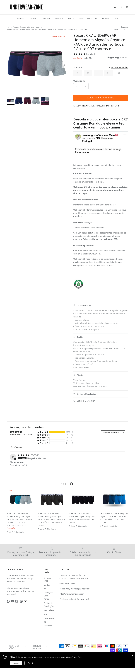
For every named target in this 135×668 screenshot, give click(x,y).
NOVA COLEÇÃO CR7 (88, 18)
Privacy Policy (77, 657)
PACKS (71, 18)
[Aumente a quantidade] (86, 86)
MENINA (59, 18)
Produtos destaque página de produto (26, 27)
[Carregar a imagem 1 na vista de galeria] (37, 63)
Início (8, 27)
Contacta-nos (82, 599)
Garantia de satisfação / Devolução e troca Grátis (96, 106)
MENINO (33, 18)
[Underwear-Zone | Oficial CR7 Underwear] (26, 7)
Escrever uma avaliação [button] (113, 432)
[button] (79, 54)
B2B (116, 18)
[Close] (132, 655)
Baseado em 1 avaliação (21, 434)
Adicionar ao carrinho (100, 97)
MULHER (46, 18)
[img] (24, 455)
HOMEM (20, 18)
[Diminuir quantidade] (75, 86)
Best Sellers (49, 610)
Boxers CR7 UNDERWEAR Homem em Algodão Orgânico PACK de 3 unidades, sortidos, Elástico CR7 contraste (47, 29)
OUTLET (105, 18)
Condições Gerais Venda (48, 595)
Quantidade (79, 80)
